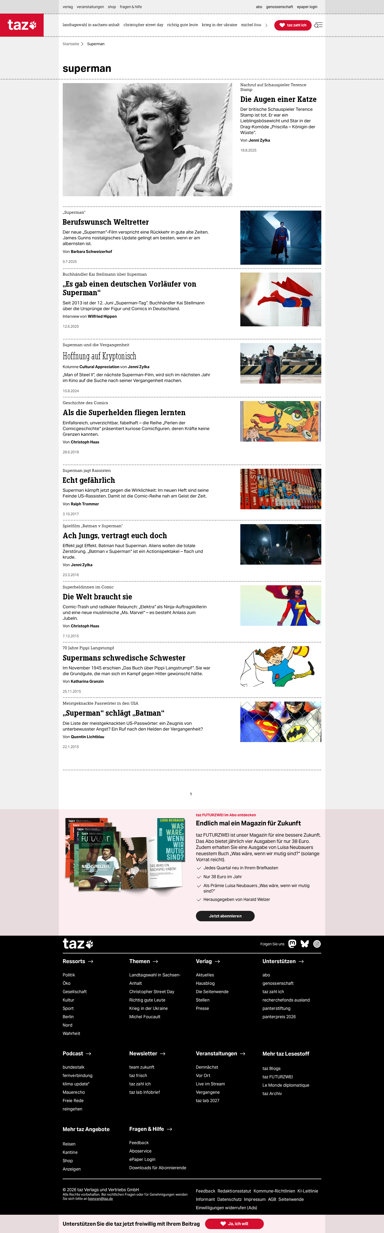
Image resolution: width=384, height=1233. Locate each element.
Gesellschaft (75, 991)
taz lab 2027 (207, 1100)
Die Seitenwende (212, 991)
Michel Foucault (144, 1017)
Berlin (68, 1017)
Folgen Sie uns (272, 944)
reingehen (72, 1109)
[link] (92, 25)
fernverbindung (77, 1075)
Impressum (255, 1199)
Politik (69, 975)
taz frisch (138, 1075)
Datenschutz (230, 1199)
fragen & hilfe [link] (131, 6)
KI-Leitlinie (308, 1191)
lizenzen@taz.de (100, 1198)
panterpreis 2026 (279, 1017)
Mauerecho (74, 1092)
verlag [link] (68, 6)
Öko (67, 983)
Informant (206, 1199)
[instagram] (317, 946)
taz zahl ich (273, 991)
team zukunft (141, 1067)
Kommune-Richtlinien (275, 1191)
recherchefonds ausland (286, 1000)
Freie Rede (73, 1100)
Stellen (203, 1000)
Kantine (70, 1152)
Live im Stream (210, 1084)
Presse (202, 1008)
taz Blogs (272, 1068)
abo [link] (259, 6)
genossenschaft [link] (279, 6)
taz (78, 944)
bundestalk (73, 1067)
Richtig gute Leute (147, 1000)
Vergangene (208, 1092)
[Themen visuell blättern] (266, 25)
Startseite (71, 44)
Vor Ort (203, 1075)
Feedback (139, 1142)
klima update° (76, 1084)
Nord (67, 1025)
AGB (272, 1199)
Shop (68, 1160)
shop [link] (112, 6)
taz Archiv (272, 1093)
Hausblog (205, 983)
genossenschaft (278, 983)
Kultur (68, 1000)
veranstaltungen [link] (90, 6)
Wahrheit (71, 1033)
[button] (318, 25)
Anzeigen (72, 1169)
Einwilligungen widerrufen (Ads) (226, 1208)
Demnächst (207, 1067)
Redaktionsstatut (235, 1191)
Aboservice (140, 1151)
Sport (68, 1008)
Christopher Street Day (151, 991)
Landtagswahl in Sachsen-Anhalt (155, 979)
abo (266, 975)
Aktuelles (205, 975)
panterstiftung (276, 1008)
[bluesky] (305, 946)
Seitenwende (291, 1199)
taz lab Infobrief (144, 1092)
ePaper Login (142, 1159)
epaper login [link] (307, 6)
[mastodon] (292, 946)
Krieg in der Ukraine (148, 1008)
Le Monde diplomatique (286, 1085)
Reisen (69, 1144)
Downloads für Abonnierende (158, 1168)
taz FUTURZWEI (278, 1077)
